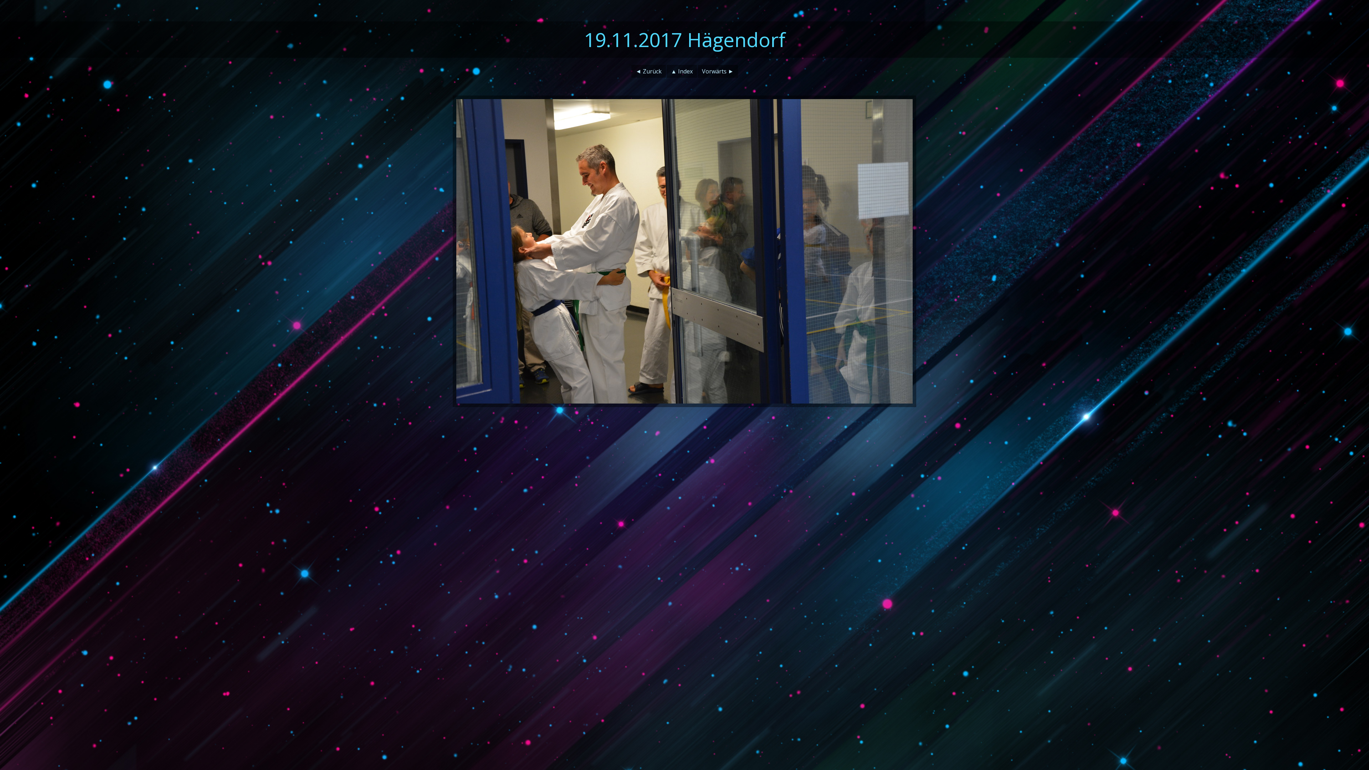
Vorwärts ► (718, 71)
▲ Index (682, 71)
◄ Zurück (649, 71)
